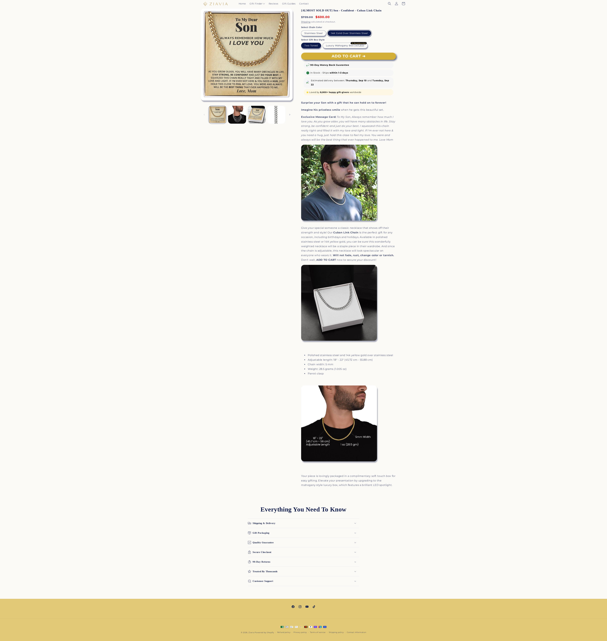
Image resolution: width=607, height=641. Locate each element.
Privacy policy (300, 632)
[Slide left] (204, 114)
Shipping (305, 22)
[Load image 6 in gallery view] (217, 115)
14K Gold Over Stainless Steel (349, 33)
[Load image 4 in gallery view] (276, 115)
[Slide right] (289, 114)
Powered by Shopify (264, 632)
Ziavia (251, 632)
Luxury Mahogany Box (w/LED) (345, 45)
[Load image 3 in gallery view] (257, 115)
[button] (257, 3)
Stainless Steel (313, 33)
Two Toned (311, 45)
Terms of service (318, 632)
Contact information (356, 632)
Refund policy (284, 632)
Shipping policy (336, 632)
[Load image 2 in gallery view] (237, 115)
